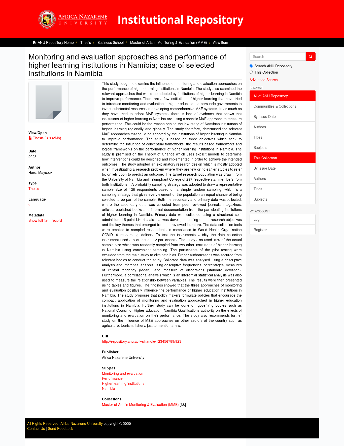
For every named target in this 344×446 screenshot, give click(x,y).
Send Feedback (60, 428)
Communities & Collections (275, 106)
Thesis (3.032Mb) (46, 137)
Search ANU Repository (273, 65)
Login (258, 219)
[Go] (310, 56)
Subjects (260, 147)
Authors (260, 126)
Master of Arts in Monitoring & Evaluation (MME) (168, 42)
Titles (258, 137)
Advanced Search (264, 79)
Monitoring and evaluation (122, 373)
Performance (112, 378)
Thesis (85, 42)
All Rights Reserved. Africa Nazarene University (65, 423)
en (30, 204)
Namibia (108, 388)
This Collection (266, 72)
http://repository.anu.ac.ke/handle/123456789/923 (141, 341)
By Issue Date (265, 116)
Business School (110, 42)
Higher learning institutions (123, 383)
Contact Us (36, 428)
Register (260, 229)
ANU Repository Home (56, 42)
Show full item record (45, 220)
